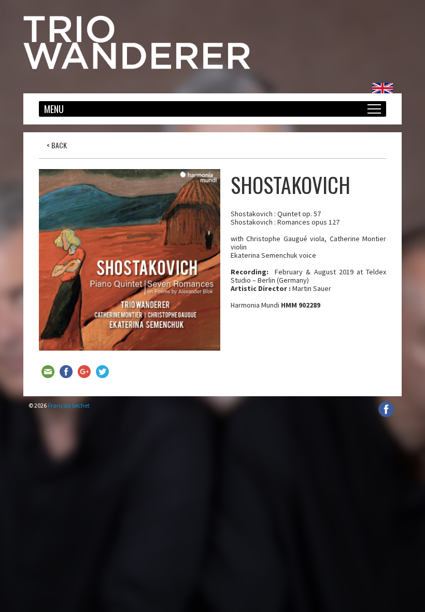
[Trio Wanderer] (136, 66)
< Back (57, 145)
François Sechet (69, 405)
